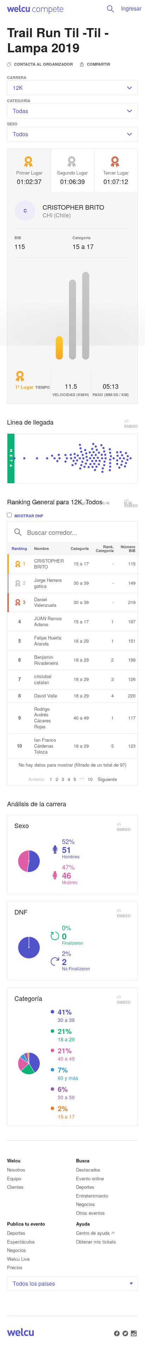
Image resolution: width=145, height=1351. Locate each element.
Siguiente (107, 779)
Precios (15, 1267)
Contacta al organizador (43, 64)
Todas (20, 111)
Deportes (85, 1186)
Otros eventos (90, 1212)
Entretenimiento (92, 1195)
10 (90, 779)
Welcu (35, 9)
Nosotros (16, 1169)
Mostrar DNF (28, 515)
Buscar (110, 9)
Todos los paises (34, 1283)
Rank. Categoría (105, 548)
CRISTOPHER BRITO (73, 207)
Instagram (134, 1333)
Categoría (80, 548)
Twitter (125, 1333)
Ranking (19, 548)
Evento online (90, 1178)
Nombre (41, 548)
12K (18, 88)
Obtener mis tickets (96, 1241)
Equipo (14, 1178)
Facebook (117, 1333)
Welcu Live (18, 1258)
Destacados (88, 1169)
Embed (131, 424)
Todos (20, 134)
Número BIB (128, 548)
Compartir (98, 64)
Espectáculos (21, 1241)
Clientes (15, 1186)
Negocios (85, 1204)
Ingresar (131, 8)
